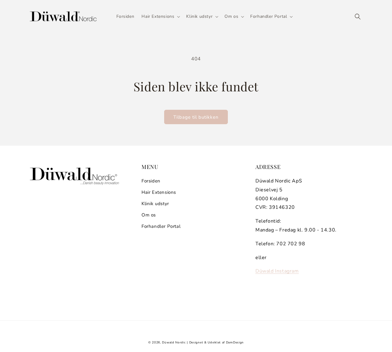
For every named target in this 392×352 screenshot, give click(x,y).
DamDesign (235, 342)
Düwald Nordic (174, 342)
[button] (160, 16)
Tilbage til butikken (196, 117)
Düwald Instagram (277, 271)
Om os (148, 215)
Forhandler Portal (160, 226)
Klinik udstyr (155, 204)
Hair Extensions (158, 192)
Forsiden (150, 181)
